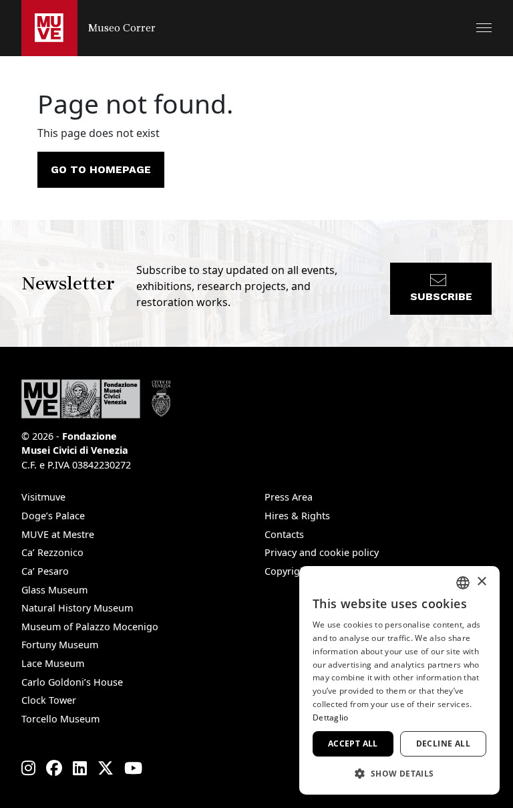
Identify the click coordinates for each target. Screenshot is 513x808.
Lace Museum (52, 663)
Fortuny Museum (59, 644)
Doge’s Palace (53, 515)
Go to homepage (101, 169)
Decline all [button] (443, 743)
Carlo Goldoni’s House (72, 682)
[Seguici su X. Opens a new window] (106, 768)
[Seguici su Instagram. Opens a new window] (28, 768)
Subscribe (441, 296)
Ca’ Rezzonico (52, 552)
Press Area (289, 497)
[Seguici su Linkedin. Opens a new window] (80, 768)
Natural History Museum (77, 607)
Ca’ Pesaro (45, 571)
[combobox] (463, 582)
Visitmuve (43, 497)
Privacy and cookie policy (322, 552)
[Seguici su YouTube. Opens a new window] (133, 768)
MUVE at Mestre (57, 534)
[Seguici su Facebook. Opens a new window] (54, 768)
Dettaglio (331, 717)
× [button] (481, 582)
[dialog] (399, 680)
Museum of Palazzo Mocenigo (89, 626)
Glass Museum (54, 589)
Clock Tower (48, 700)
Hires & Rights (297, 515)
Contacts (284, 534)
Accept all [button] (353, 743)
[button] (484, 27)
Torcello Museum (60, 718)
